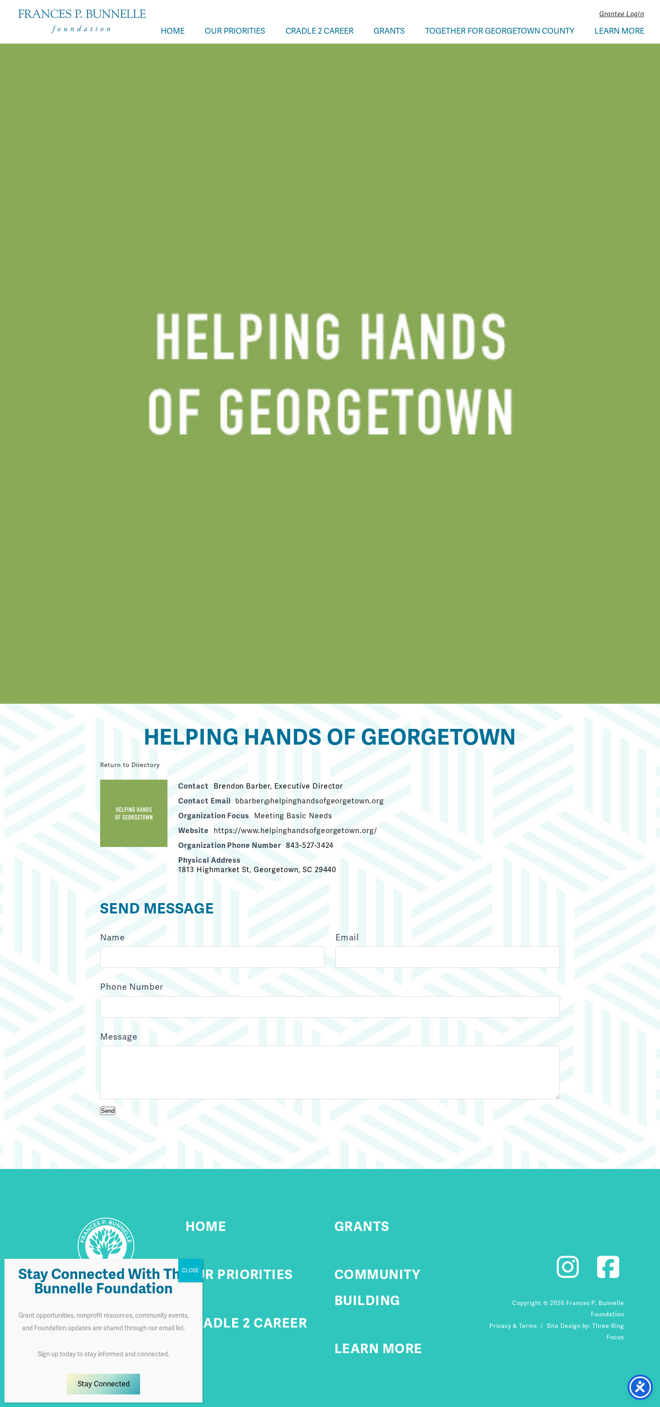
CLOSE (190, 1270)
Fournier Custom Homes (82, 21)
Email (347, 937)
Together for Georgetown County (499, 31)
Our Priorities (235, 31)
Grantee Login (621, 14)
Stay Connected (104, 1384)
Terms (528, 1326)
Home (173, 31)
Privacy (500, 1326)
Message (118, 1036)
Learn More (619, 31)
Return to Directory (130, 765)
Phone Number (131, 986)
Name (112, 937)
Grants (389, 31)
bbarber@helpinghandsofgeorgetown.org (309, 801)
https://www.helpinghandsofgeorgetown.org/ (295, 830)
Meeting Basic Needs (293, 815)
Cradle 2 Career (319, 31)
